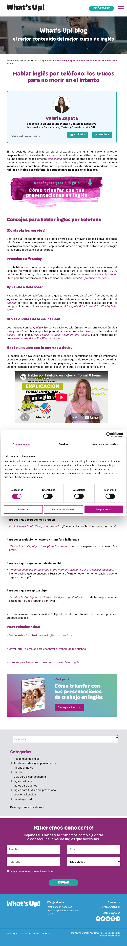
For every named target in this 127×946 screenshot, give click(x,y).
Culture (18, 772)
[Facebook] (98, 918)
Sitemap (46, 933)
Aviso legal (12, 933)
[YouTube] (108, 918)
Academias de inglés (27, 758)
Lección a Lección (25, 794)
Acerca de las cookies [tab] (105, 444)
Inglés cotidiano (24, 781)
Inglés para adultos (25, 785)
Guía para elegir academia (30, 776)
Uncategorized (23, 799)
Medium (104, 134)
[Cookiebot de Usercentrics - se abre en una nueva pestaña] (108, 434)
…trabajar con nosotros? (60, 906)
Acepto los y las (32, 871)
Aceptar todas (104, 509)
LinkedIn (79, 134)
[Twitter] (103, 918)
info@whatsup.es (112, 907)
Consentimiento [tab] (22, 444)
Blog (17, 60)
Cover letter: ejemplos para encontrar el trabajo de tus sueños (47, 649)
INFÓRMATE (101, 8)
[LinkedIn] (117, 918)
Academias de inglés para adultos (35, 763)
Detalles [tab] (63, 444)
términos (25, 871)
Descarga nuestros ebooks (27, 807)
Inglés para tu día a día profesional (37, 60)
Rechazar (23, 509)
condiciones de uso (44, 871)
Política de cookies (30, 933)
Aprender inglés (23, 767)
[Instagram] (112, 918)
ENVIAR (63, 882)
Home (9, 60)
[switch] (48, 496)
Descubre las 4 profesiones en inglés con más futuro (42, 635)
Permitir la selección (63, 509)
